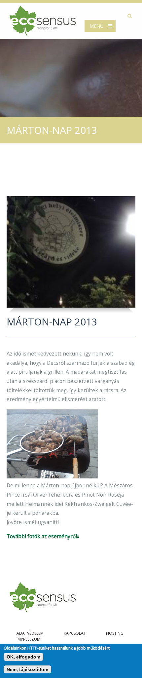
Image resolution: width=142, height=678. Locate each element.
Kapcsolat (75, 633)
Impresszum (28, 639)
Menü (96, 26)
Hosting (115, 633)
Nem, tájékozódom (27, 669)
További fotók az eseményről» (43, 536)
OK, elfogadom (23, 656)
